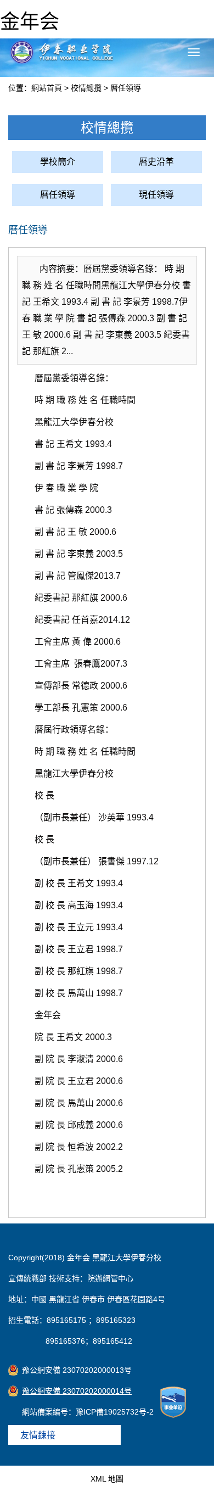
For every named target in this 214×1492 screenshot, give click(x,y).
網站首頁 (46, 87)
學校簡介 (57, 161)
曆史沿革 (156, 161)
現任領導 (156, 194)
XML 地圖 (107, 1478)
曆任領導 (125, 87)
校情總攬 (86, 87)
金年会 (29, 21)
